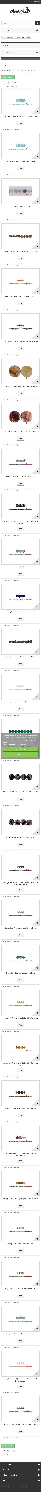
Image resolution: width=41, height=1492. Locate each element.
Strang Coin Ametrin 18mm (20, 206)
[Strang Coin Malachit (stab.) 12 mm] (20, 732)
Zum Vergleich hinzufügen (11, 129)
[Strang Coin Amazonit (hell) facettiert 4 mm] (20, 146)
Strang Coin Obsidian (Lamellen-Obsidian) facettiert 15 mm (21, 838)
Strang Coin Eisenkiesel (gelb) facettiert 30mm (20, 386)
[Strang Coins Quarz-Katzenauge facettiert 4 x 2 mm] (20, 1409)
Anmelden (36, 1)
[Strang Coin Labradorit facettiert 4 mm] (20, 552)
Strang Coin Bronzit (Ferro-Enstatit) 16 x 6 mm (20, 251)
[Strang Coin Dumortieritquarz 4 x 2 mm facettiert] (20, 326)
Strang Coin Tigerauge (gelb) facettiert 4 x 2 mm (20, 1018)
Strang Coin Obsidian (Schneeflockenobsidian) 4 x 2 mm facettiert (20, 884)
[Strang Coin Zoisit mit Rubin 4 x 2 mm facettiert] (20, 1274)
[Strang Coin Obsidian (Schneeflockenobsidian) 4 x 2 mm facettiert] (20, 867)
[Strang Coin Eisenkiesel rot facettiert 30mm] (20, 416)
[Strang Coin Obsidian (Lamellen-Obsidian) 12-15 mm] (20, 777)
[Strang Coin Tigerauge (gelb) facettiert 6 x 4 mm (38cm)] (20, 1048)
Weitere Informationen (9, 744)
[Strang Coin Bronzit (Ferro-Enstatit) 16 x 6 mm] (20, 236)
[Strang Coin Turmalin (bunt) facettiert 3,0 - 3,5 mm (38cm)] (20, 1138)
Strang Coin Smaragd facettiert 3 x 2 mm (20, 973)
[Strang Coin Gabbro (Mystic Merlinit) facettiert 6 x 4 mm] (20, 506)
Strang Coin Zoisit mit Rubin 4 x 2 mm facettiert (20, 1289)
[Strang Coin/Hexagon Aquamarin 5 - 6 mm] (20, 1319)
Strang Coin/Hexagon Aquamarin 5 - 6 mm (21, 1334)
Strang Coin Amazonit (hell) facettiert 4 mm (20, 161)
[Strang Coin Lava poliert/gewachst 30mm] (20, 642)
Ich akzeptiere (21, 754)
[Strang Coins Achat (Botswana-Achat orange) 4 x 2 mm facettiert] (20, 1364)
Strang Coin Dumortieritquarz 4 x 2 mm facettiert (20, 341)
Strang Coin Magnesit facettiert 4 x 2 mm (20, 702)
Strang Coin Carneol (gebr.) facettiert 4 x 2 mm (20, 296)
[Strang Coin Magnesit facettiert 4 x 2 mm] (20, 687)
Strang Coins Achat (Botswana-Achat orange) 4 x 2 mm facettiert (20, 1380)
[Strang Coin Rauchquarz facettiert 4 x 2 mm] (20, 913)
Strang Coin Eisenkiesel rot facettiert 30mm (20, 431)
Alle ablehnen (20, 749)
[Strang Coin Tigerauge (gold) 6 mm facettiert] (20, 1093)
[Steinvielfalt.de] (20, 10)
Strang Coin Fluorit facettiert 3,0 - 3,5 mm (20, 476)
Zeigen (27, 70)
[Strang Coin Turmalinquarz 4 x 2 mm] (20, 1229)
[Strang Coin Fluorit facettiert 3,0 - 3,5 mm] (20, 461)
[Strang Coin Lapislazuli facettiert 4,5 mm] (20, 597)
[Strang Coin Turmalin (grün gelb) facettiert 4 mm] (20, 1183)
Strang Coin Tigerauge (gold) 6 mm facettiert (20, 1108)
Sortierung (4, 70)
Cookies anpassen (21, 744)
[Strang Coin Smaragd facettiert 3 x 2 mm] (20, 958)
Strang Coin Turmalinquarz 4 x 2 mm (20, 1244)
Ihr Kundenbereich (9, 1475)
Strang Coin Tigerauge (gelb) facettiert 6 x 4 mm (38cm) (20, 1064)
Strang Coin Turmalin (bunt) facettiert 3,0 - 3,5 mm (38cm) (20, 1155)
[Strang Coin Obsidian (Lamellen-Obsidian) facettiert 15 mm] (20, 822)
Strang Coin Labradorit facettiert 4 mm (20, 567)
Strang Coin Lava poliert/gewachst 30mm (20, 657)
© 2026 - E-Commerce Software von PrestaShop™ (15, 1487)
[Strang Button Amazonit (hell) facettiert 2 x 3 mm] (20, 101)
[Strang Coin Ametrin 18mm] (20, 191)
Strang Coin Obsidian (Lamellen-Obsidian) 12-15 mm (20, 793)
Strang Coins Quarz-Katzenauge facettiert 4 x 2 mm (20, 1425)
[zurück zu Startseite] (3, 37)
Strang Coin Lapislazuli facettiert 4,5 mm (20, 612)
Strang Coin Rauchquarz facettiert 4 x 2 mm (20, 928)
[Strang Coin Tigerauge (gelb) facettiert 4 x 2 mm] (20, 1003)
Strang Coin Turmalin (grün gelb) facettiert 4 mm (20, 1199)
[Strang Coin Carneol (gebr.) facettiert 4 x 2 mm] (20, 281)
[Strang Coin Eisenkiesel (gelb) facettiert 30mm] (20, 371)
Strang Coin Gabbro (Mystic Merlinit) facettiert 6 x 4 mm (20, 523)
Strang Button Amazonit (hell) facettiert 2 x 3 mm (20, 116)
